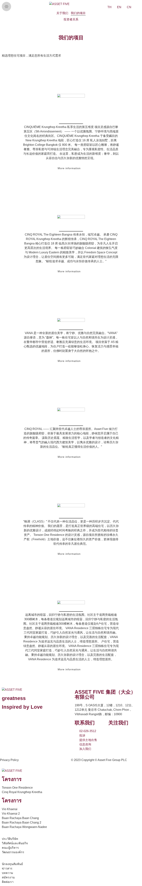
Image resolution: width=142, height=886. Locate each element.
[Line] (133, 733)
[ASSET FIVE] (59, 4)
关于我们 (62, 13)
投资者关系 (71, 19)
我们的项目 (78, 13)
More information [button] (69, 168)
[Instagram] (123, 733)
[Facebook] (113, 733)
